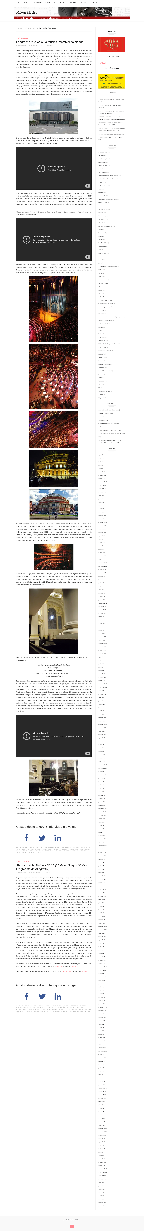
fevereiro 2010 (102, 1122)
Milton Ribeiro (26, 12)
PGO (99, 437)
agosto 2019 (101, 738)
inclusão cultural (46, 1007)
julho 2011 (101, 1064)
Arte (99, 169)
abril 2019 (101, 751)
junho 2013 (101, 987)
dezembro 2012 (102, 1007)
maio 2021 (101, 667)
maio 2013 (101, 990)
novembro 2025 (102, 485)
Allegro (33, 1006)
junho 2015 (101, 906)
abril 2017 (101, 832)
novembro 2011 (102, 1051)
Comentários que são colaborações (107, 199)
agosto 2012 (101, 1021)
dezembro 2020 (102, 684)
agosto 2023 (101, 576)
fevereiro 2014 (102, 960)
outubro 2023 (102, 569)
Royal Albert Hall (23, 851)
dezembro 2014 (102, 926)
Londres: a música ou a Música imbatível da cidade (49, 42)
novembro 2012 (102, 1011)
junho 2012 (101, 1027)
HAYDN (59, 847)
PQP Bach (102, 63)
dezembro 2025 (102, 482)
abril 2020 (101, 711)
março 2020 (101, 714)
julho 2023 (101, 580)
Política (26, 861)
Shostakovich (49, 851)
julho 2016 (101, 862)
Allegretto (25, 1006)
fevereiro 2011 (102, 1081)
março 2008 (101, 1199)
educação (100, 223)
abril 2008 (101, 1196)
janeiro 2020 (101, 721)
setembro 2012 (102, 1017)
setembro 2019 (102, 734)
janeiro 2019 (101, 761)
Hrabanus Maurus (69, 847)
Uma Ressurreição (103, 420)
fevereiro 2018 (102, 798)
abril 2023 (101, 590)
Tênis (99, 384)
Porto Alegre (101, 337)
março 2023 (101, 593)
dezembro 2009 (102, 1128)
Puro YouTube (102, 347)
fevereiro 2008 (102, 1202)
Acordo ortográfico (103, 159)
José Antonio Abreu (70, 1007)
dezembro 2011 (102, 1048)
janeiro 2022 (101, 640)
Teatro (100, 378)
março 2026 (101, 472)
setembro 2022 (102, 613)
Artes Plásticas (102, 172)
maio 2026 (101, 465)
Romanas (100, 361)
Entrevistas (101, 233)
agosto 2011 (101, 1061)
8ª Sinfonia (20, 847)
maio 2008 (101, 1192)
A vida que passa (102, 152)
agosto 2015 (101, 899)
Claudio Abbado (58, 1006)
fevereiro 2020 (102, 718)
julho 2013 (101, 984)
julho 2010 (101, 1105)
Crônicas (100, 213)
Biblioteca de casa (103, 186)
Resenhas (100, 357)
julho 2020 (101, 701)
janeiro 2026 (101, 478)
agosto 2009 (101, 1142)
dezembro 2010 (102, 1088)
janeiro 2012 (101, 1044)
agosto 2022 (101, 617)
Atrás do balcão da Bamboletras (106, 179)
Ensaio (100, 229)
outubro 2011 (101, 1054)
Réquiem (87, 849)
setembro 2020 (102, 694)
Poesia (100, 330)
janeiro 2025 (101, 519)
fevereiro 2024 (102, 556)
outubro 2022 (102, 610)
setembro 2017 (102, 815)
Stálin (68, 1011)
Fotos (99, 256)
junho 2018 (101, 785)
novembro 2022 (102, 606)
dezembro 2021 (102, 643)
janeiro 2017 (101, 842)
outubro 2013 (102, 973)
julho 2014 (101, 943)
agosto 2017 (101, 819)
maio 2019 (101, 748)
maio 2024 (101, 546)
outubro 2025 (102, 489)
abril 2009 (101, 1155)
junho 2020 (101, 704)
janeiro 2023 (101, 600)
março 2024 (101, 553)
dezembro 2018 (102, 765)
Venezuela (75, 1011)
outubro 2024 (102, 529)
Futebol (84, 2)
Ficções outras (102, 253)
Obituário (101, 314)
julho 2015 (101, 903)
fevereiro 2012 (102, 1041)
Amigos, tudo (102, 162)
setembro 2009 (102, 1139)
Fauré (42, 847)
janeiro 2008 (101, 1206)
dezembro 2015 (102, 886)
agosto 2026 (101, 455)
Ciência (100, 189)
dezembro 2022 (102, 603)
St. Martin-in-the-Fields (63, 851)
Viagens (26, 38)
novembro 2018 (102, 768)
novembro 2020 (102, 687)
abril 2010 (101, 1115)
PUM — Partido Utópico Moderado (108, 344)
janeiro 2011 (101, 1085)
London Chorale (28, 849)
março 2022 (101, 633)
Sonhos (100, 374)
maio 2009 (101, 1152)
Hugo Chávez (34, 1007)
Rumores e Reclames (104, 364)
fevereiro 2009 (102, 1162)
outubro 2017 (102, 812)
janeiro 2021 (101, 681)
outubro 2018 (102, 771)
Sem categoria (102, 367)
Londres (38, 849)
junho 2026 (101, 462)
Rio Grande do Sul (23, 1011)
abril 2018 (101, 792)
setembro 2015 (102, 896)
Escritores (101, 236)
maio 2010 (101, 1112)
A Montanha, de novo (104, 427)
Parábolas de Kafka (103, 324)
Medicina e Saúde (103, 283)
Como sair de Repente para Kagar (115, 134)
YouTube (83, 1011)
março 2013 (101, 997)
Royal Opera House (36, 851)
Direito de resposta (103, 216)
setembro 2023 (102, 573)
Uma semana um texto (104, 391)
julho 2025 (101, 499)
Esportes (100, 240)
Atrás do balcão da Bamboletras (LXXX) (109, 410)
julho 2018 (101, 782)
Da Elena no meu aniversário (106, 413)
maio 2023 (101, 586)
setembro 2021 (102, 654)
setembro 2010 (102, 1098)
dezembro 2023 (102, 563)
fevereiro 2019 (102, 758)
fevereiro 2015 (102, 920)
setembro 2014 (102, 936)
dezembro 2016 (102, 846)
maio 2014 (101, 950)
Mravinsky (75, 966)
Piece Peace (63, 849)
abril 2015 (101, 913)
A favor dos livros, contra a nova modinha (109, 430)
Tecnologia (101, 381)
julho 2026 (101, 458)
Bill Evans (29, 847)
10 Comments (46, 872)
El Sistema (83, 1006)
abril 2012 (101, 1034)
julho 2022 (101, 620)
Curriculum (27, 2)
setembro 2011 (102, 1058)
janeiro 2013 (101, 1004)
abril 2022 (101, 630)
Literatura (37, 2)
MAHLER (44, 849)
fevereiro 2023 (102, 596)
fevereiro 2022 (102, 637)
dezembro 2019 (102, 724)
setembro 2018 (102, 775)
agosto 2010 (101, 1101)
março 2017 (101, 835)
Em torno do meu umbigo (105, 226)
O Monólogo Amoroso (104, 307)
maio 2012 (101, 1031)
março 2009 (101, 1159)
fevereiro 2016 (102, 879)
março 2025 (101, 512)
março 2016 (101, 876)
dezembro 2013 (102, 967)
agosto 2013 (101, 980)
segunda (85, 971)
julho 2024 (101, 539)
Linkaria (100, 270)
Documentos (74, 2)
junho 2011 (101, 1068)
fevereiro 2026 (102, 475)
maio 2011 (101, 1071)
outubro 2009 (102, 1135)
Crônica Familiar (103, 209)
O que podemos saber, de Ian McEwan (108, 423)
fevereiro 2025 (102, 515)
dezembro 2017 (102, 805)
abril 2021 (101, 670)
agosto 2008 (101, 1182)
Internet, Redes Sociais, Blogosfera (107, 266)
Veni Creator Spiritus (36, 852)
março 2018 (101, 795)
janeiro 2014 (101, 963)
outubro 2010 (102, 1095)
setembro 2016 (102, 856)
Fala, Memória (102, 243)
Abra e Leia (101, 155)
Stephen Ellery (78, 851)
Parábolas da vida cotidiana (105, 320)
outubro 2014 (102, 933)
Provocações (101, 341)
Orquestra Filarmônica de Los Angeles (45, 1009)
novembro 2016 (102, 849)
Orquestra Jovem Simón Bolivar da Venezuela (75, 1009)
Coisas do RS (102, 196)
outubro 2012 (102, 1014)
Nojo (99, 293)
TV (99, 388)
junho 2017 (101, 825)
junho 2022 (101, 623)
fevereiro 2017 (102, 839)
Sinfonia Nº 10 (60, 1011)
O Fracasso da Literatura (105, 300)
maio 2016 (101, 869)
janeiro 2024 (101, 559)
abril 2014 (101, 953)
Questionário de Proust (104, 351)
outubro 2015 (102, 893)
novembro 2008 (102, 1172)
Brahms (36, 847)
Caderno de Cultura (44, 1006)
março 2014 (101, 957)
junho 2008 (101, 1189)
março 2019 (101, 755)
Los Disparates (102, 280)
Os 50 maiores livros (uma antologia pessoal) (110, 317)
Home (18, 2)
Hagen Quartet (51, 847)
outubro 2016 (102, 852)
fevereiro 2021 (102, 677)
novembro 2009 (102, 1132)
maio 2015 (101, 910)
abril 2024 (101, 549)
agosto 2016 (101, 859)
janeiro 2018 (101, 802)
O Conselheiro (102, 297)
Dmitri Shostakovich (72, 1006)
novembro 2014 (102, 930)
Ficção (100, 250)
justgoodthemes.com (75, 1221)
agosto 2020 (101, 697)
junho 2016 (101, 866)
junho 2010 (101, 1108)
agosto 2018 (101, 778)
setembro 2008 (102, 1179)
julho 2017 (101, 822)
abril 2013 (101, 994)
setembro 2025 (102, 492)
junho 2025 (101, 502)
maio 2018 (101, 788)
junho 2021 (101, 664)
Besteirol (63, 2)
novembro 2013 (102, 970)
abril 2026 (101, 468)
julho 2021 (101, 660)
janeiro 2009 (101, 1165)
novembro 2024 (102, 526)
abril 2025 (101, 509)
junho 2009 (101, 1149)
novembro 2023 (102, 566)
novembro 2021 (102, 647)
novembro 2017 (102, 809)
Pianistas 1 (101, 417)
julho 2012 (101, 1024)
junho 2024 (101, 542)
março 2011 (101, 1078)
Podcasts (100, 327)
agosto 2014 (101, 940)
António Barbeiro (103, 165)
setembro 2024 (102, 532)
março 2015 (101, 916)
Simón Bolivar (49, 1011)
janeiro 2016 (101, 883)
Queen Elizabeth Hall (76, 849)
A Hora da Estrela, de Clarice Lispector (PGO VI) (111, 434)
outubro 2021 (102, 650)
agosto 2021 (101, 657)
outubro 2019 (102, 731)
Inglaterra (58, 1007)
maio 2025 (101, 505)
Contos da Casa (102, 202)
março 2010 (101, 1118)
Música (47, 2)
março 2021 (101, 674)
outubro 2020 (102, 691)
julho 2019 (101, 741)
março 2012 (101, 1038)
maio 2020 (101, 707)
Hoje (99, 263)
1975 (18, 1006)
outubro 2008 (102, 1176)
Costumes (101, 206)
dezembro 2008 (102, 1169)
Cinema (55, 2)
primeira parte (67, 971)
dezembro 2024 (102, 522)
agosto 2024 (101, 536)
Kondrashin (59, 966)
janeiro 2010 (101, 1125)
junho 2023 (101, 583)
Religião (100, 354)
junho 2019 (101, 744)
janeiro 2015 (101, 923)
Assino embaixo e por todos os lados (108, 175)
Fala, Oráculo (102, 246)
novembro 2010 (102, 1091)
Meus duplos (101, 287)
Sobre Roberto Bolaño (104, 371)
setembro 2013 (102, 977)
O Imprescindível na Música (106, 303)
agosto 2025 (101, 495)
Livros (100, 277)
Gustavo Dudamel (23, 1007)
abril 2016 (101, 872)
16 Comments (48, 45)
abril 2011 (101, 1075)
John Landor (80, 847)
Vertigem (100, 394)
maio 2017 (101, 829)
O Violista (101, 310)
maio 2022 (101, 627)
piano (56, 849)
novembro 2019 (102, 728)
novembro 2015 (102, 889)
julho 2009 (101, 1145)
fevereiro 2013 (102, 1000)
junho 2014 (101, 947)
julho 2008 (101, 1186)
